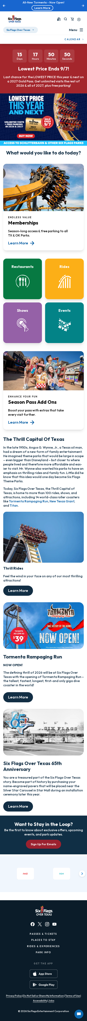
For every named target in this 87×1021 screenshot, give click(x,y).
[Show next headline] (83, 5)
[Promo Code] (58, 19)
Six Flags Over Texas (18, 29)
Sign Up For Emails (43, 844)
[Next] (82, 873)
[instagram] (47, 924)
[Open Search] (65, 19)
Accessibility (40, 1000)
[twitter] (39, 924)
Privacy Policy (14, 995)
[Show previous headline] (4, 5)
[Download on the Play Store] (43, 984)
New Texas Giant (62, 501)
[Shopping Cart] (72, 19)
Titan (14, 505)
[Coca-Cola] (25, 873)
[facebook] (32, 924)
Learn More (42, 8)
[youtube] (54, 924)
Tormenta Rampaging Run (28, 501)
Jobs (51, 1000)
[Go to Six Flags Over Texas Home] (14, 19)
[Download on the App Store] (43, 973)
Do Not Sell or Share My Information (43, 995)
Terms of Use (72, 995)
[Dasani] (61, 873)
